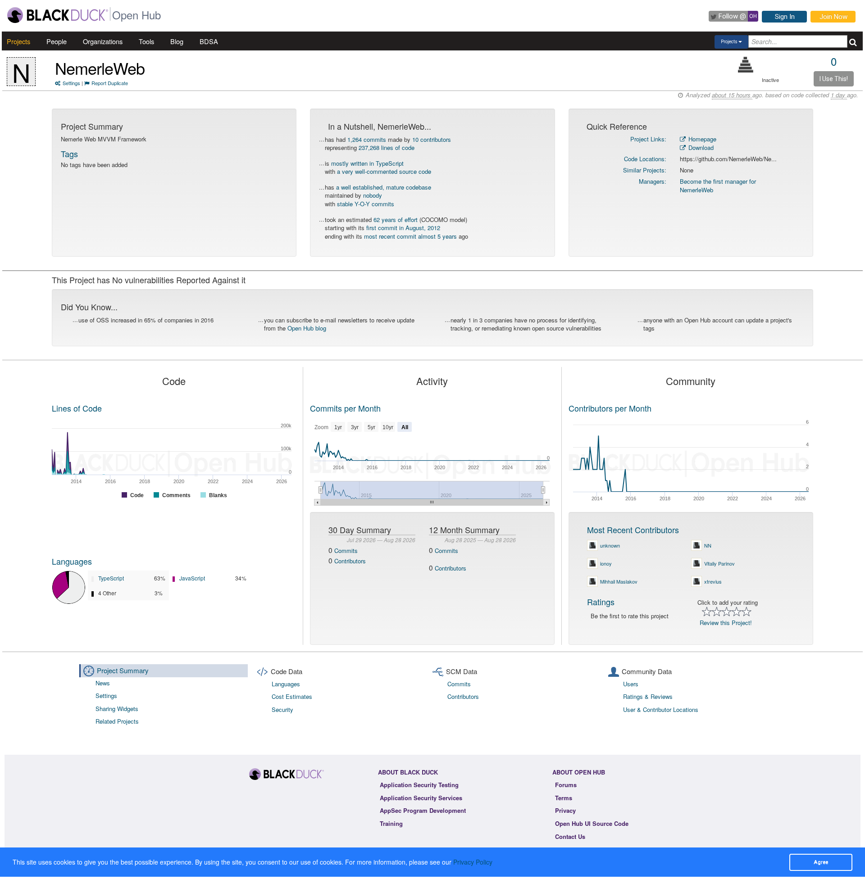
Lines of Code (77, 408)
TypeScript (111, 578)
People (56, 41)
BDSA (209, 41)
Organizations (103, 41)
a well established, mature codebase (383, 187)
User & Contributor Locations (660, 709)
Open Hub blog (306, 328)
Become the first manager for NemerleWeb (718, 185)
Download (700, 147)
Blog (176, 41)
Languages (72, 561)
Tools (146, 41)
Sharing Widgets (117, 708)
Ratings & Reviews (648, 696)
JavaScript (192, 578)
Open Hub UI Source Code (591, 823)
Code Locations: (645, 158)
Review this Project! (726, 622)
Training (391, 823)
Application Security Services (421, 797)
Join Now (833, 17)
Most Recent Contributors (633, 529)
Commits (346, 550)
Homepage (701, 139)
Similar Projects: (644, 170)
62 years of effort (395, 219)
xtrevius (713, 581)
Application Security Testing (419, 784)
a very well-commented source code (384, 171)
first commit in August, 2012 (403, 227)
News (103, 683)
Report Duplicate (109, 82)
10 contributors (431, 139)
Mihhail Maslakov (618, 581)
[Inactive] (746, 64)
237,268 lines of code (386, 147)
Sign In (785, 17)
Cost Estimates (292, 696)
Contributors (350, 561)
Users (630, 684)
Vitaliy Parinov (719, 563)
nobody (372, 195)
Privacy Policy (472, 861)
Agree (821, 862)
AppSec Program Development (423, 810)
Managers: (652, 181)
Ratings (601, 601)
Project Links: (648, 139)
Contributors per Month (610, 408)
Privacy (565, 810)
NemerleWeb (100, 67)
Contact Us (570, 836)
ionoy (606, 563)
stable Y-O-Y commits (365, 203)
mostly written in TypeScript (367, 163)
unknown (610, 545)
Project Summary (123, 670)
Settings (71, 82)
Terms (563, 797)
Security (282, 709)
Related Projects (117, 721)
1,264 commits (366, 139)
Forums (566, 784)
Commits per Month (345, 408)
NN (707, 545)
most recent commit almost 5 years (410, 236)
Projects (18, 41)
